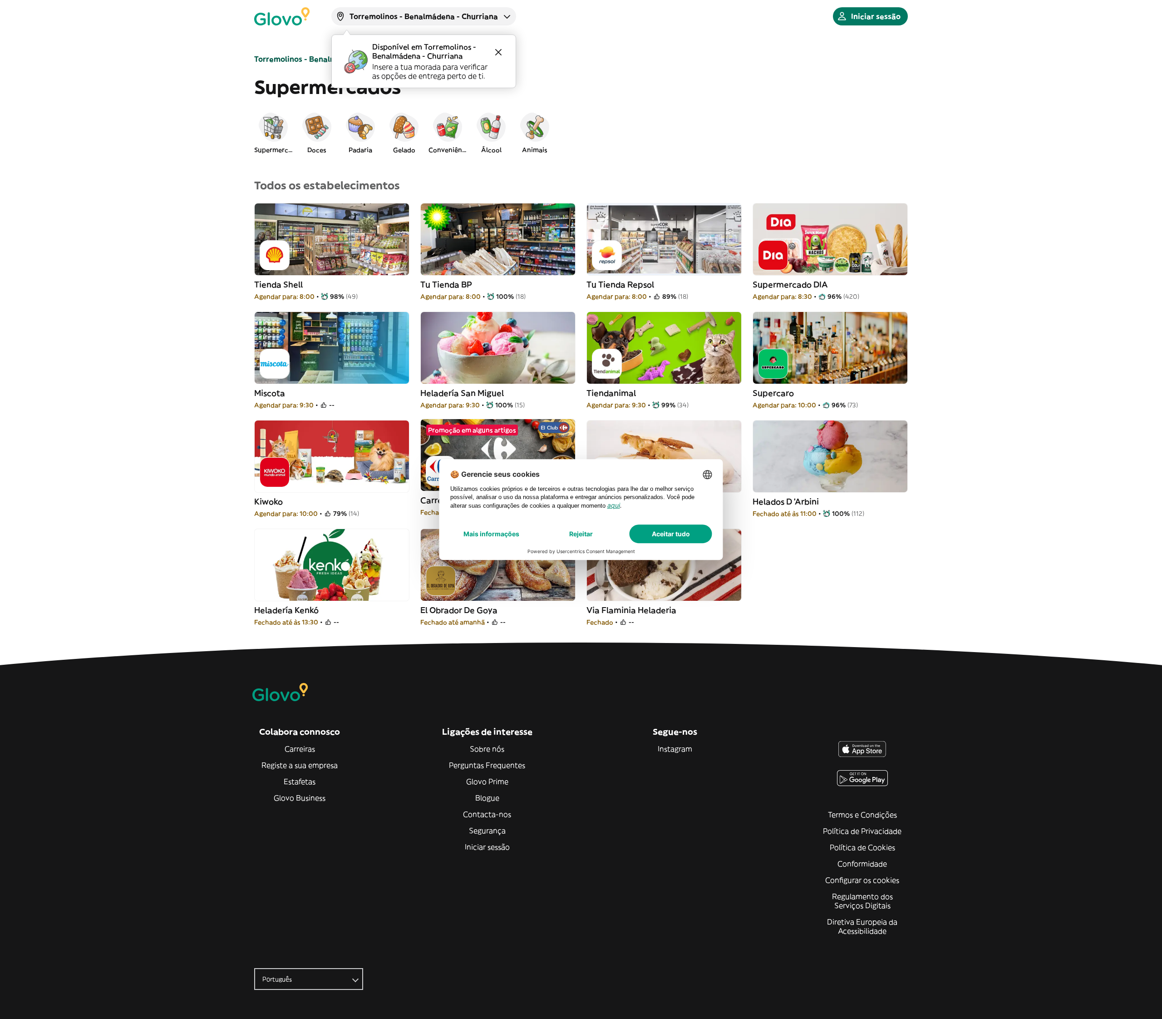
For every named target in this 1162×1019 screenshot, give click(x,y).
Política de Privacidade (862, 831)
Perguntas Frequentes (487, 765)
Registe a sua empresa (299, 765)
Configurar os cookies (862, 880)
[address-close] (498, 52)
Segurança (487, 830)
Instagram (675, 748)
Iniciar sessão (487, 846)
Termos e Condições (862, 814)
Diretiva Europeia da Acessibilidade (862, 926)
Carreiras (300, 748)
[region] (581, 132)
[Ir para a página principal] (282, 16)
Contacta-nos (487, 814)
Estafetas (299, 781)
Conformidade (862, 863)
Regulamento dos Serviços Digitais (862, 901)
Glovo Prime (487, 781)
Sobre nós (487, 748)
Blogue (487, 797)
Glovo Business (299, 797)
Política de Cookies (862, 847)
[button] (273, 132)
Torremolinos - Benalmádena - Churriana (328, 59)
